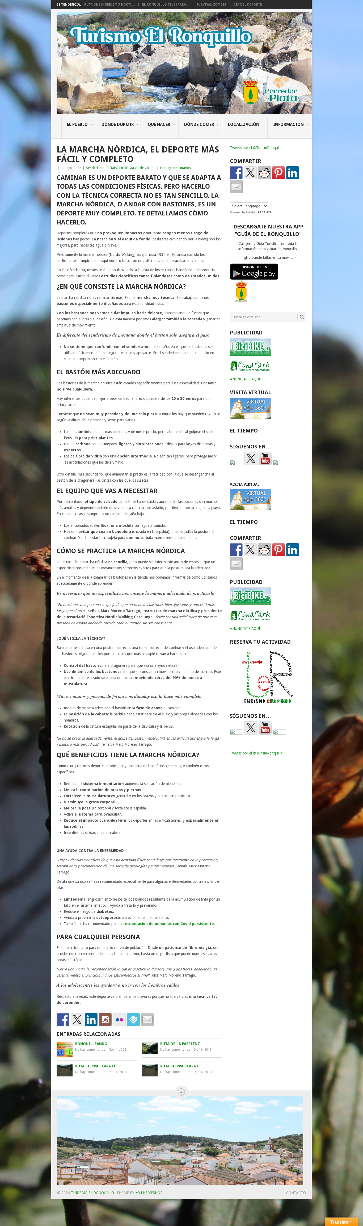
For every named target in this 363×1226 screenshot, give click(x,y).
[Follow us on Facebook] (63, 1019)
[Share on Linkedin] (292, 172)
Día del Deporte (247, 4)
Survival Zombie (211, 4)
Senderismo (95, 168)
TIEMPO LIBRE (117, 168)
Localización (243, 124)
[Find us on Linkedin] (91, 1019)
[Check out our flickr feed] (119, 1019)
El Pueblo (77, 124)
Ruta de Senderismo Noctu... (109, 4)
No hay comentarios (175, 168)
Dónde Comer (199, 124)
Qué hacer (159, 124)
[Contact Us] (147, 1019)
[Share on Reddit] (264, 172)
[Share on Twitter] (250, 172)
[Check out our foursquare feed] (133, 1019)
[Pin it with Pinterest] (278, 172)
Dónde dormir (118, 124)
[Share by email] (236, 186)
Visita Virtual (245, 484)
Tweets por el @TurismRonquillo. (257, 148)
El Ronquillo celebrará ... (165, 4)
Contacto (296, 1193)
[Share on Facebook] (236, 172)
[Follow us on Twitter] (77, 1019)
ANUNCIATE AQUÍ (245, 379)
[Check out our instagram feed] (105, 1019)
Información (288, 124)
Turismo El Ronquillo (92, 1193)
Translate (264, 212)
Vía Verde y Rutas (142, 168)
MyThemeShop (148, 1193)
